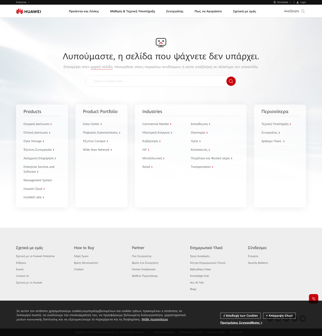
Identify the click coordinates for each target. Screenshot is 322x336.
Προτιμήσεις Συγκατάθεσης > (241, 322)
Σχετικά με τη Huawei (29, 282)
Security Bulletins (258, 262)
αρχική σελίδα (101, 67)
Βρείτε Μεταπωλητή (86, 262)
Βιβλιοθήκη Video (200, 269)
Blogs (193, 289)
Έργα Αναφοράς (200, 256)
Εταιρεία (253, 256)
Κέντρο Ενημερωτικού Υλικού (207, 262)
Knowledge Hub (199, 275)
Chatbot (78, 269)
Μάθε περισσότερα (155, 319)
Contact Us (22, 275)
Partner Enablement (143, 269)
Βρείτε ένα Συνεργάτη (145, 262)
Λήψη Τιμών (81, 256)
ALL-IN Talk (197, 282)
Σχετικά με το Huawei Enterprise (35, 256)
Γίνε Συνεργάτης (142, 256)
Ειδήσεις (21, 262)
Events (20, 269)
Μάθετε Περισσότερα (145, 275)
